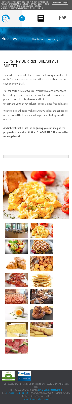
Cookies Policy (35, 6)
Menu (41, 18)
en (22, 18)
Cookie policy (36, 398)
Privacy (25, 398)
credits (47, 398)
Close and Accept (60, 3)
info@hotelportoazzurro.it (50, 389)
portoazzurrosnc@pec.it (17, 392)
